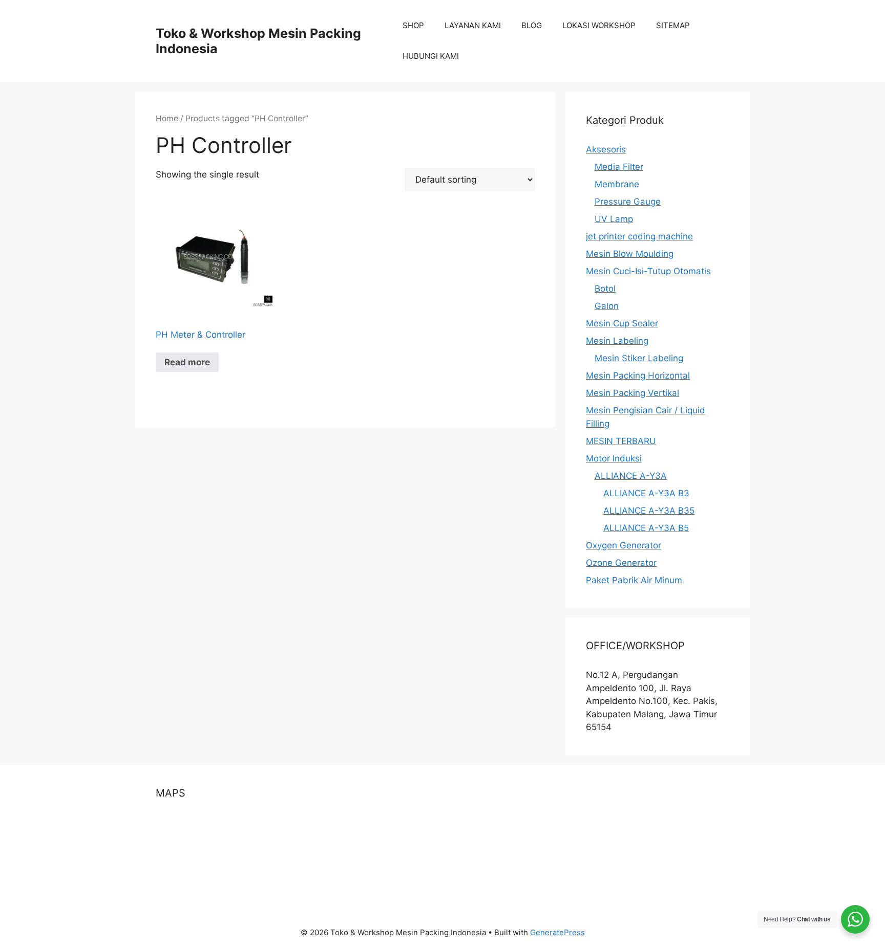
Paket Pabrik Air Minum (634, 580)
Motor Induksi (614, 458)
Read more (187, 362)
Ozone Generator (621, 563)
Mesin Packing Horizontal (638, 375)
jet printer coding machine (639, 236)
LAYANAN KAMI (473, 25)
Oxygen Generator (623, 545)
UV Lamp (614, 219)
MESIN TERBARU (621, 441)
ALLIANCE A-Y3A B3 (646, 493)
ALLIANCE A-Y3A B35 (648, 510)
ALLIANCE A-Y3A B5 (646, 528)
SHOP (413, 25)
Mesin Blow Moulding (629, 254)
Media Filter (619, 167)
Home (167, 118)
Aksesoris (606, 149)
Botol (605, 288)
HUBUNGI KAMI (431, 56)
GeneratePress (557, 932)
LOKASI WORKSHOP (599, 25)
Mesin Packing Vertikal (632, 393)
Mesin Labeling (617, 341)
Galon (607, 306)
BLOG (531, 25)
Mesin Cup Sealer (622, 323)
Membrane (617, 184)
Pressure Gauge (628, 201)
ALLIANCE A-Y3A (631, 476)
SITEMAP (673, 25)
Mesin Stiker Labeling (639, 358)
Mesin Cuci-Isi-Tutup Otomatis (648, 271)
